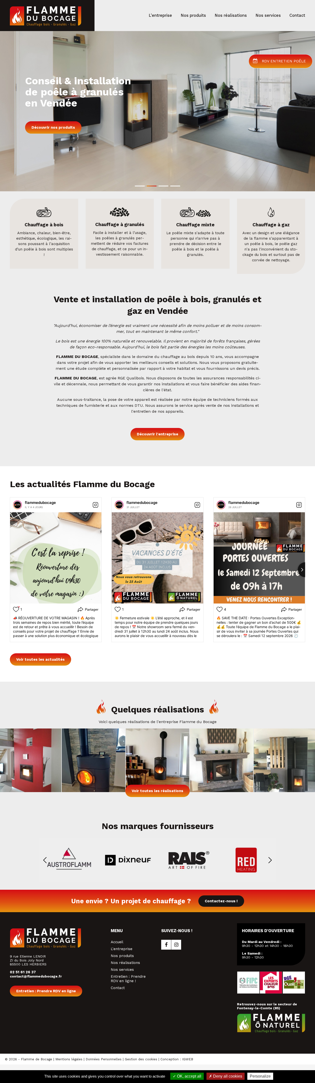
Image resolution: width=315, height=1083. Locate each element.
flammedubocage (40, 502)
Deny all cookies (227, 1076)
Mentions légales (68, 1059)
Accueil (117, 942)
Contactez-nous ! (221, 901)
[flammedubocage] (17, 504)
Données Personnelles (104, 1059)
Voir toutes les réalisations (157, 791)
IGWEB (187, 1059)
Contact (118, 988)
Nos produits (122, 956)
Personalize (260, 1076)
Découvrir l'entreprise (157, 434)
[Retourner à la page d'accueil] (45, 25)
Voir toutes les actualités (40, 659)
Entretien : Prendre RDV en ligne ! (128, 978)
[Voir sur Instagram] (95, 505)
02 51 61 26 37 (23, 972)
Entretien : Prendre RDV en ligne (46, 991)
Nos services (122, 969)
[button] (270, 860)
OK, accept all (188, 1076)
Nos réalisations (125, 962)
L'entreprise (121, 949)
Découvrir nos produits (53, 127)
